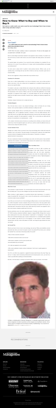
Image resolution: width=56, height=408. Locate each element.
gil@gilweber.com (17, 325)
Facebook (39, 364)
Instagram (39, 367)
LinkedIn (39, 369)
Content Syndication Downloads (27, 370)
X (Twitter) (39, 365)
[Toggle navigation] (53, 12)
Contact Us (5, 369)
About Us (5, 364)
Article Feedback (6, 367)
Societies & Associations (25, 369)
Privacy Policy (28, 400)
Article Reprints (23, 367)
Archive (4, 365)
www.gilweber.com (27, 325)
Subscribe (22, 364)
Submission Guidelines (25, 365)
